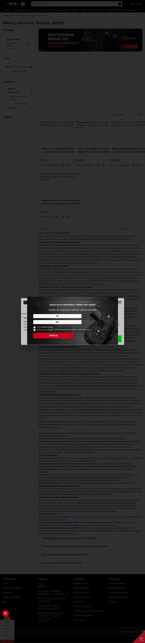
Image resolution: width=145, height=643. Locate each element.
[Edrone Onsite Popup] (72, 321)
